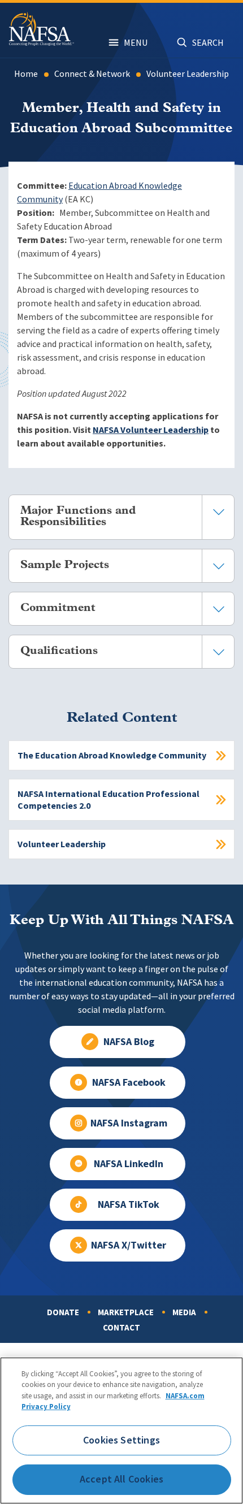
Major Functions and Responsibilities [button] (78, 516)
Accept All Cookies (121, 1479)
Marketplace (126, 1312)
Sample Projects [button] (64, 565)
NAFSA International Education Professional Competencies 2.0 (108, 800)
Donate (63, 1312)
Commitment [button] (58, 608)
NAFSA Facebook (129, 1082)
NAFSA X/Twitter (128, 1245)
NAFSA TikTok (128, 1204)
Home (26, 74)
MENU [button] (135, 43)
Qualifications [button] (59, 651)
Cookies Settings (121, 1440)
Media (184, 1312)
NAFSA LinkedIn (128, 1164)
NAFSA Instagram (128, 1123)
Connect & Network (92, 74)
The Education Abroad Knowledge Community (112, 755)
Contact (121, 1327)
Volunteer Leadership (187, 74)
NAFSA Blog (128, 1041)
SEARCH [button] (208, 43)
